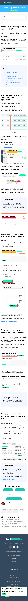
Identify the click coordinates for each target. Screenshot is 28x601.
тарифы (21, 509)
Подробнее (20, 591)
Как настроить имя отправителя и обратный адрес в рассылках (12, 528)
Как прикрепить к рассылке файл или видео (10, 519)
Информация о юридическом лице (13, 586)
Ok (4, 593)
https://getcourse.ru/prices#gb (8, 321)
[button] (25, 176)
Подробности (14, 10)
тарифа (14, 112)
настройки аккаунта (7, 509)
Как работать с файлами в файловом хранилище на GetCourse (12, 524)
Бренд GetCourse (14, 575)
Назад (3, 23)
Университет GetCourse (14, 573)
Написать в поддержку (14, 498)
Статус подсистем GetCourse (14, 577)
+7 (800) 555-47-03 (9, 543)
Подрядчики (14, 563)
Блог (14, 572)
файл (4, 512)
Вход (19, 2)
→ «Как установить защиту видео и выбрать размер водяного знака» (13, 478)
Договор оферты (14, 584)
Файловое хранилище (6, 32)
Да (8, 490)
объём (15, 509)
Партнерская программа (13, 564)
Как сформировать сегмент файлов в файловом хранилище (13, 526)
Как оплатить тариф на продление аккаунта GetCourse (12, 521)
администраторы (8, 147)
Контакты (14, 561)
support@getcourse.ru (14, 541)
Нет (20, 490)
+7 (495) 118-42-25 (19, 543)
